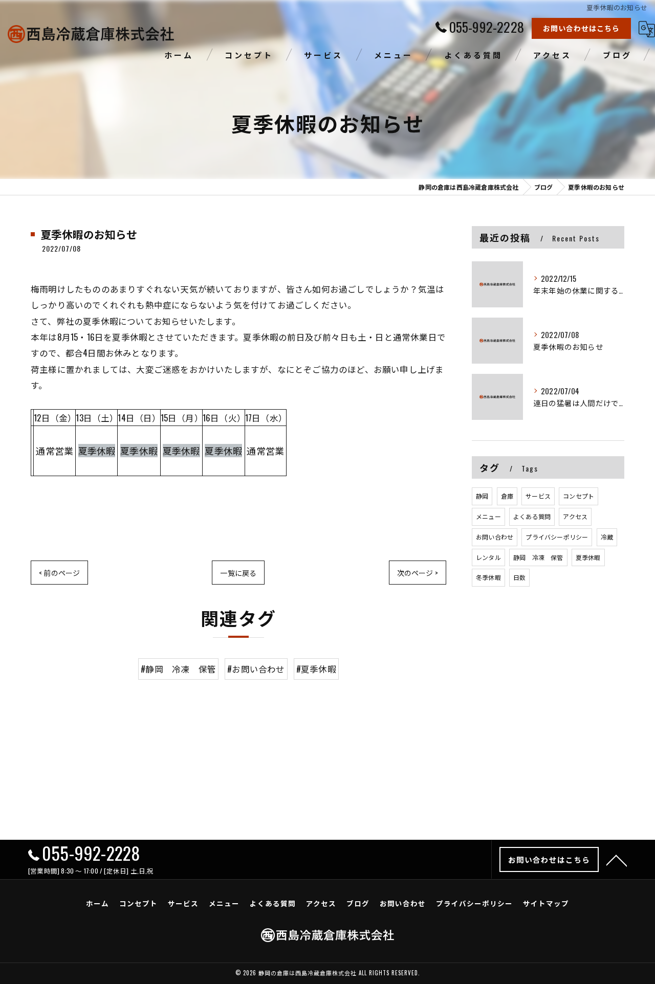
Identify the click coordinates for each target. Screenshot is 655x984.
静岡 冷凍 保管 (538, 557)
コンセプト (578, 495)
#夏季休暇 (316, 668)
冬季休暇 (488, 577)
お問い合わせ (494, 536)
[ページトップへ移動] (616, 859)
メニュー (488, 516)
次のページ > (417, 572)
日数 (519, 577)
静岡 (482, 495)
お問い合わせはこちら (581, 28)
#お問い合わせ (256, 668)
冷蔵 (607, 536)
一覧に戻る (238, 572)
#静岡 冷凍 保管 (178, 668)
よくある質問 (532, 516)
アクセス (575, 516)
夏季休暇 (588, 557)
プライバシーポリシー (557, 536)
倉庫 (507, 495)
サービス (538, 495)
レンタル (488, 557)
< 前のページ (59, 572)
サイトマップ (546, 903)
